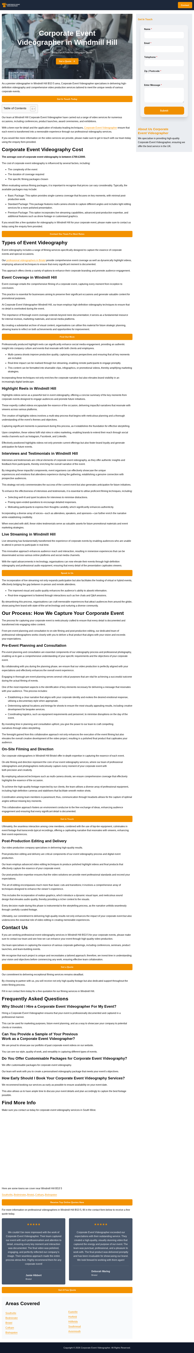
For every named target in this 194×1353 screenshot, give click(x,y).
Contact (185, 5)
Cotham (39, 1194)
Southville (7, 1194)
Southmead (74, 1326)
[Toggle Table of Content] (31, 108)
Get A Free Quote (67, 1290)
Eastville (73, 1312)
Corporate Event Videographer (100, 127)
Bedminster (20, 1194)
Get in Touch (67, 819)
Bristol (30, 1194)
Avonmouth (74, 1331)
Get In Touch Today (67, 99)
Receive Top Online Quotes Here (67, 1202)
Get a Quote (65, 61)
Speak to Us (67, 573)
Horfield (72, 1316)
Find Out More (67, 337)
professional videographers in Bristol (26, 260)
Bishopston (51, 1194)
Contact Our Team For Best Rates (67, 234)
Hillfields (73, 1321)
